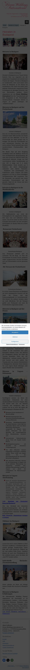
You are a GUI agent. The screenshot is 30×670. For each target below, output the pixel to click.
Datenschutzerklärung (12, 344)
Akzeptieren (15, 332)
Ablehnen (15, 337)
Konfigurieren (15, 341)
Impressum (22, 344)
